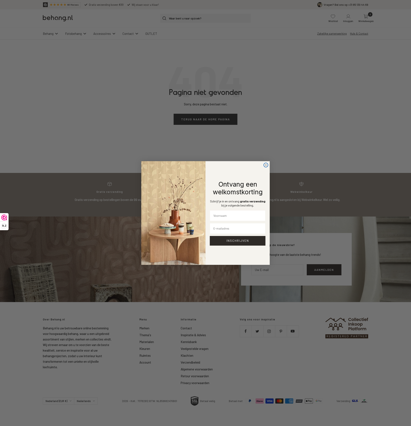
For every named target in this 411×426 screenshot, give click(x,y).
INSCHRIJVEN (237, 240)
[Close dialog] (266, 165)
